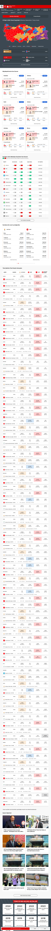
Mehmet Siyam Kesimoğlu (29, 594)
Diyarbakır (5, 440)
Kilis (4, 604)
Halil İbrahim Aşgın (8, 430)
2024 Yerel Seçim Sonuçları (15, 928)
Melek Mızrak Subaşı (9, 377)
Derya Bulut (7, 594)
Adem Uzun (7, 732)
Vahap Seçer (7, 653)
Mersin (4, 650)
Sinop (4, 722)
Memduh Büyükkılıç (8, 581)
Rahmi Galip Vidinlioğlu (27, 574)
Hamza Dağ (11, 111)
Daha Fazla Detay (14, 97)
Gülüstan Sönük (8, 364)
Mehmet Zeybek (27, 292)
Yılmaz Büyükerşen (25, 482)
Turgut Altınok (35, 85)
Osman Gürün (23, 660)
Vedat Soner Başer (8, 502)
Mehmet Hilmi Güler (9, 686)
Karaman (28, 242)
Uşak (4, 775)
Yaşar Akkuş (27, 522)
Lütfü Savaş (26, 515)
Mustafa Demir (26, 712)
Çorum (4, 427)
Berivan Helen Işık (26, 719)
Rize (5, 233)
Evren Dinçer (7, 305)
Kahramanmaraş (6, 545)
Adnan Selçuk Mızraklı (31, 443)
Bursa (4, 407)
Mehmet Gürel (8, 791)
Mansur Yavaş (35, 81)
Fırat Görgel (7, 548)
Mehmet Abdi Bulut (28, 607)
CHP (6, 57)
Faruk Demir (7, 331)
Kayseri (4, 578)
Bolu (4, 394)
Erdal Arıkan (7, 384)
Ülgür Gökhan (25, 417)
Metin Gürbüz (7, 725)
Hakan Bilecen (8, 607)
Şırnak (5, 255)
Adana (4, 276)
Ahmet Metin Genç (8, 765)
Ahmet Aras (7, 660)
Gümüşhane (29, 246)
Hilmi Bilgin (25, 732)
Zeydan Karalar (35, 107)
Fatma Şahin (7, 489)
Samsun (4, 709)
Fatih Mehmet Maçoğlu (27, 771)
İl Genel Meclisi (37, 16)
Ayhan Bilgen (25, 568)
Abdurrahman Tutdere (9, 285)
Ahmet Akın (7, 351)
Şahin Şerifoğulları (8, 463)
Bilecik (4, 374)
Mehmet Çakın (26, 778)
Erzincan (28, 255)
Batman (4, 361)
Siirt (4, 716)
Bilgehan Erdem (8, 338)
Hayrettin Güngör (26, 548)
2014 (45, 928)
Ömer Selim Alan (27, 804)
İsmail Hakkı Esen (8, 423)
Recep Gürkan (26, 456)
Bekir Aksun (7, 469)
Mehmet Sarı (26, 312)
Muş (4, 663)
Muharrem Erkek (8, 417)
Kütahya (4, 624)
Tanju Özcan (7, 397)
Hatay (4, 512)
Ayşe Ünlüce (7, 482)
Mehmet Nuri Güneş (9, 522)
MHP (29, 51)
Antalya (4, 322)
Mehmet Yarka (8, 745)
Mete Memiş (7, 371)
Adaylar (19, 12)
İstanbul (4, 532)
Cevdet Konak (8, 771)
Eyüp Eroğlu (31, 758)
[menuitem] (26, 38)
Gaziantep (5, 486)
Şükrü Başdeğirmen (9, 528)
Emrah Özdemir (8, 679)
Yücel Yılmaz (25, 351)
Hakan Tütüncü (12, 137)
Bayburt (4, 368)
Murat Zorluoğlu (29, 765)
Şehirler (13, 12)
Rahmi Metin (7, 699)
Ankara (4, 315)
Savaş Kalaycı (7, 561)
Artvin (4, 335)
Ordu (4, 683)
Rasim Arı (7, 673)
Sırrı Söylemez (8, 666)
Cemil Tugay (11, 107)
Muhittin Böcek (12, 133)
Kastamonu (5, 571)
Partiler (26, 12)
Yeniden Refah (31, 57)
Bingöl (4, 381)
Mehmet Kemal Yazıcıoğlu (10, 758)
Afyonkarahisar (6, 289)
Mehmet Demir (26, 364)
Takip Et (21, 75)
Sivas (4, 729)
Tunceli (4, 768)
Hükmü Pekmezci (26, 371)
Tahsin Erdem (7, 804)
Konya (5, 246)
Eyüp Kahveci (7, 627)
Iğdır (4, 519)
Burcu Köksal (7, 292)
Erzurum (6, 242)
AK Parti (7, 51)
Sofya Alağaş (7, 719)
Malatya (6, 251)
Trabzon (6, 237)
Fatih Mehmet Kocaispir (37, 111)
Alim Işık (24, 627)
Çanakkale (5, 414)
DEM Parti (7, 60)
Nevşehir (4, 670)
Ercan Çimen (28, 502)
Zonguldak (5, 801)
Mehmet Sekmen (8, 476)
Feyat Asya (27, 666)
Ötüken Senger (8, 568)
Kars (4, 565)
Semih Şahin (27, 377)
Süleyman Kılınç (31, 285)
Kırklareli (28, 251)
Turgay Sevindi (8, 312)
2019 (35, 928)
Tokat (27, 237)
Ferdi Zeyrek (7, 640)
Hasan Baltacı (7, 574)
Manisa (4, 637)
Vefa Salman (25, 791)
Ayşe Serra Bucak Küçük (9, 443)
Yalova (4, 788)
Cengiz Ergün (25, 640)
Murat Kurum (12, 85)
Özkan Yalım (7, 778)
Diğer (29, 60)
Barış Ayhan (25, 725)
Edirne (4, 453)
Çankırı (28, 233)
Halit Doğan (7, 712)
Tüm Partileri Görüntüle (25, 64)
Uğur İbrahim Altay (8, 620)
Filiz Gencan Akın (8, 456)
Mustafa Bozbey (35, 133)
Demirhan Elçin (26, 338)
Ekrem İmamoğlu (12, 81)
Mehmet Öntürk (8, 515)
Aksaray (4, 302)
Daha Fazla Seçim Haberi (25, 895)
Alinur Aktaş (35, 137)
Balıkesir (4, 348)
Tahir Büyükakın (8, 614)
